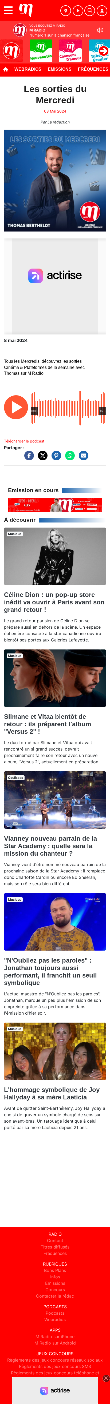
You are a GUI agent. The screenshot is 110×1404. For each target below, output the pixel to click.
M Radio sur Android (55, 1343)
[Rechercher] (89, 10)
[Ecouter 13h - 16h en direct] (55, 505)
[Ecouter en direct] (78, 10)
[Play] (7, 47)
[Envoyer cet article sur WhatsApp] (68, 458)
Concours (55, 1289)
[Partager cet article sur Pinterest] (55, 458)
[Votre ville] (65, 10)
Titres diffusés (55, 1247)
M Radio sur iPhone (55, 1336)
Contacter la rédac (55, 1296)
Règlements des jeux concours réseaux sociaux (55, 1360)
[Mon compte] (102, 10)
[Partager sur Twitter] (41, 458)
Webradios (27, 69)
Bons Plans (55, 1270)
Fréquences (55, 1253)
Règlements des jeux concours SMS (55, 1366)
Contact (55, 1240)
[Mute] (100, 30)
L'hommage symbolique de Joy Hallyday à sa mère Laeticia (52, 1093)
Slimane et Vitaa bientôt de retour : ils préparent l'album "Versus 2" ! (47, 724)
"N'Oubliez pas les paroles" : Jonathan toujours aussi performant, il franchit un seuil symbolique (50, 971)
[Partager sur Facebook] (28, 458)
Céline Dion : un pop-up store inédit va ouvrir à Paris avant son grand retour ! (54, 602)
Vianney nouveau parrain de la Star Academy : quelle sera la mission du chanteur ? (50, 846)
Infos (55, 1276)
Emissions (60, 69)
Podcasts (55, 1313)
